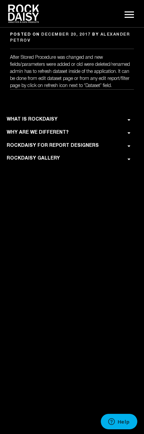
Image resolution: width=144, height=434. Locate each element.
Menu (130, 14)
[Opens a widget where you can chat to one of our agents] (118, 422)
